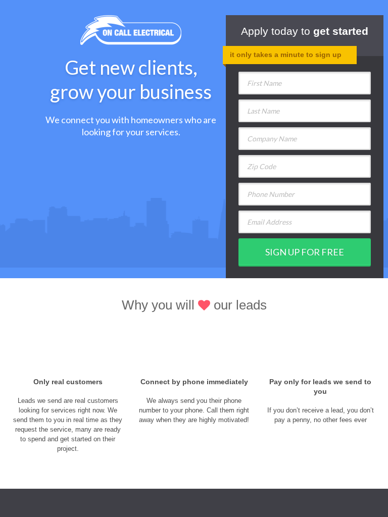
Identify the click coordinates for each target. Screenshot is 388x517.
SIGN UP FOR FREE (304, 251)
